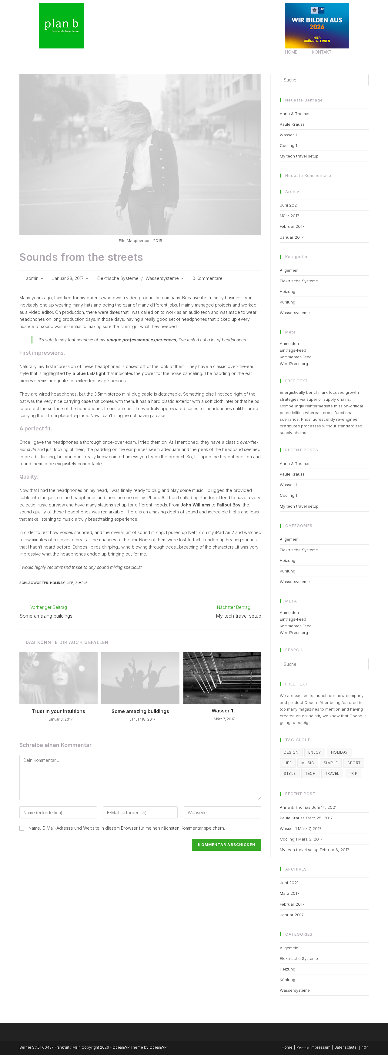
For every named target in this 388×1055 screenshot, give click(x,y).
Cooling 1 (288, 145)
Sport (353, 763)
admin (32, 278)
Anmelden (289, 343)
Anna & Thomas (295, 113)
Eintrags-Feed (293, 350)
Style (290, 773)
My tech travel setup (299, 156)
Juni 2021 (289, 205)
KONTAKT (322, 52)
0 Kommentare (207, 278)
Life (70, 583)
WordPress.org (294, 363)
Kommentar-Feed (296, 356)
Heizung (287, 291)
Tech (310, 773)
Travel (332, 773)
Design (291, 752)
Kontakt (302, 1048)
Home (287, 1047)
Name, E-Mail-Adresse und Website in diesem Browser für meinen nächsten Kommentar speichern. (126, 828)
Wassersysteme (162, 278)
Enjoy (314, 752)
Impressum (320, 1047)
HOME (291, 52)
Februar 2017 (292, 226)
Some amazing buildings (140, 711)
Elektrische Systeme (118, 278)
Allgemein (289, 270)
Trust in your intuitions (58, 711)
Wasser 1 (222, 711)
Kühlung (287, 302)
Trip (353, 773)
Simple (81, 583)
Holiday (57, 583)
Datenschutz (345, 1047)
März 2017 (289, 215)
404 (365, 1047)
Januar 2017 (291, 237)
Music (307, 763)
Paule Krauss (292, 124)
